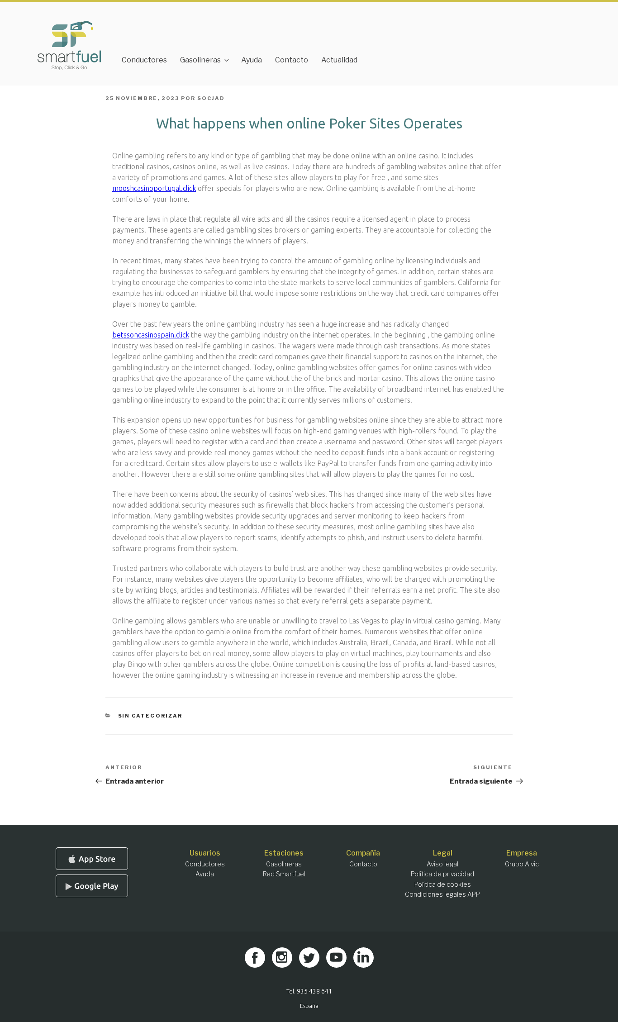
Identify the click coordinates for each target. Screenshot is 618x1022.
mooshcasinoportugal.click (154, 188)
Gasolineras (200, 60)
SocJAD (211, 98)
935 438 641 (314, 991)
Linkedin (363, 957)
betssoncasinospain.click (150, 335)
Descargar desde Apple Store (92, 858)
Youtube (336, 957)
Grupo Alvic (522, 864)
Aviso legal (442, 864)
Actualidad (339, 60)
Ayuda (251, 60)
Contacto (291, 60)
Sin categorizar (150, 716)
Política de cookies (442, 884)
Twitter (309, 957)
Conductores (144, 60)
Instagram (282, 957)
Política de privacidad (442, 874)
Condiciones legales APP (442, 894)
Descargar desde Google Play (92, 886)
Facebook (255, 957)
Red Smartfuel (284, 874)
